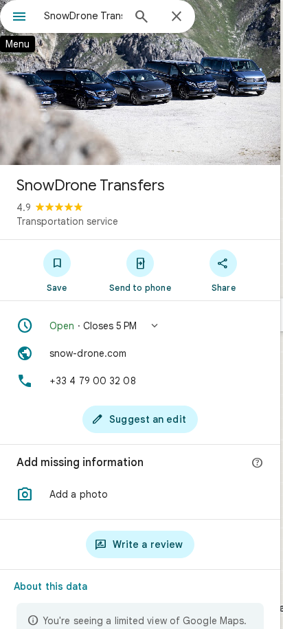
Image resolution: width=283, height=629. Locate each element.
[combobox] (83, 16)
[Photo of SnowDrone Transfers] (140, 82)
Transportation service (67, 221)
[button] (140, 326)
